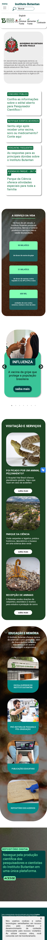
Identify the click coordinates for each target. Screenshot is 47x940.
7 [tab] (35, 405)
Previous (3, 365)
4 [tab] (23, 405)
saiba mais (22, 389)
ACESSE (9, 878)
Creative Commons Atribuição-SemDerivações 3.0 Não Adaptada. (21, 915)
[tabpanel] (23, 363)
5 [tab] (27, 405)
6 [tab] (31, 405)
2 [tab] (15, 405)
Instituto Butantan (27, 4)
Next (39, 365)
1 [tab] (11, 405)
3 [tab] (19, 405)
